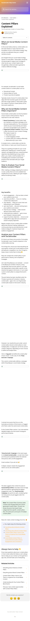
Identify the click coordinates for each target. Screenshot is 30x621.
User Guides (13, 17)
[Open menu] (27, 3)
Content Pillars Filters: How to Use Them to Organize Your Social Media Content (15, 534)
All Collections (4, 17)
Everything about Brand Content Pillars (16, 530)
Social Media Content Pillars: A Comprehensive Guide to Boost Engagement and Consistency (14, 539)
